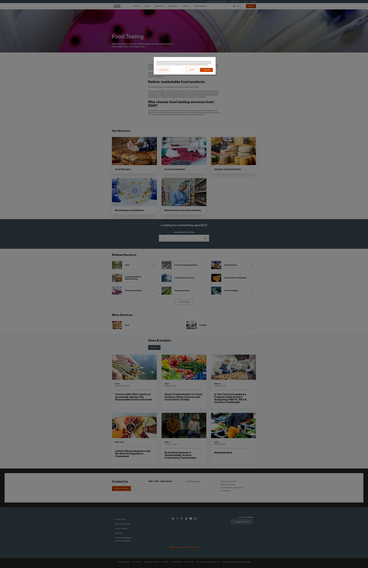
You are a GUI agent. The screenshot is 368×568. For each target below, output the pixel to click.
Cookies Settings (163, 70)
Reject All (192, 70)
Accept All (206, 70)
